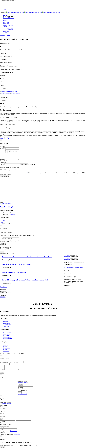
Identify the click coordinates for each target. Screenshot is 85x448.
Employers (10, 28)
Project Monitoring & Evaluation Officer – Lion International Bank (25, 280)
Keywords (2, 240)
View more (67, 255)
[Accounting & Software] (12, 249)
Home (5, 20)
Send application (5, 176)
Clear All (2, 221)
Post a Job (6, 31)
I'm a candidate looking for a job (28, 445)
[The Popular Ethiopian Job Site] (33, 12)
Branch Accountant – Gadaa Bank (14, 272)
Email (1, 148)
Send (2, 372)
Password (20, 387)
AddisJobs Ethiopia (6, 207)
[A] (12, 246)
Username (20, 384)
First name (2, 408)
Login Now (17, 434)
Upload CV (3, 162)
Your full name (4, 362)
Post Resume (6, 323)
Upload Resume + (8, 25)
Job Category (3, 243)
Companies (6, 23)
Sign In (20, 392)
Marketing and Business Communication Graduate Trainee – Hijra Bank (27, 257)
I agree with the (9, 431)
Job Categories (7, 324)
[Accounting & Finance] (12, 247)
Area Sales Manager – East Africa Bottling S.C (18, 264)
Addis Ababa (12, 214)
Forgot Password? (22, 394)
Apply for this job (4, 138)
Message (2, 159)
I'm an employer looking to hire (10, 445)
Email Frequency (4, 241)
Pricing (5, 349)
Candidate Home (7, 338)
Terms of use (13, 431)
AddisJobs (2, 297)
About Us (5, 26)
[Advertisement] (42, 189)
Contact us (10, 29)
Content (2, 369)
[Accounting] (12, 244)
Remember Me (23, 390)
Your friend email (4, 363)
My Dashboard (7, 332)
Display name (3, 405)
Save (2, 252)
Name (1, 146)
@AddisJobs (3, 287)
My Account (6, 348)
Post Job (5, 321)
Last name (2, 411)
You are (2, 427)
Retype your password (6, 424)
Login (5, 9)
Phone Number (4, 161)
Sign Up (2, 432)
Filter (1, 222)
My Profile (6, 335)
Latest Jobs (6, 22)
